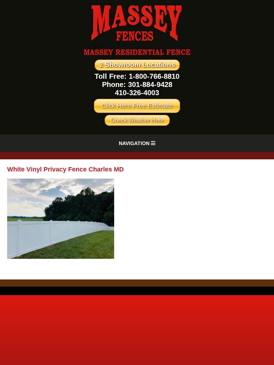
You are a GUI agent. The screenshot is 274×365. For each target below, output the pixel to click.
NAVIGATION (135, 143)
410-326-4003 (137, 93)
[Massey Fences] (137, 58)
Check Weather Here (137, 120)
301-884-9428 (150, 84)
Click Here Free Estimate (137, 105)
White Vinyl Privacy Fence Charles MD (65, 169)
